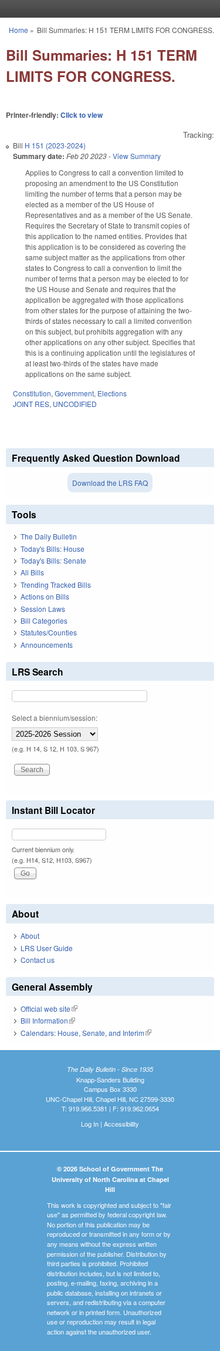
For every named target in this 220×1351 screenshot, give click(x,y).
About (30, 936)
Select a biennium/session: (54, 718)
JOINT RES (31, 404)
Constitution (32, 393)
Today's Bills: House (52, 549)
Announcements (47, 645)
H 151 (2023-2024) (55, 145)
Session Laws (43, 609)
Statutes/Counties (49, 632)
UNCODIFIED (75, 404)
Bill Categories (44, 620)
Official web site (49, 1009)
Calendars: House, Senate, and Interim (86, 1033)
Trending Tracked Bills (56, 585)
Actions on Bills (45, 596)
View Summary (137, 156)
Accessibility (121, 1123)
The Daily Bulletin (49, 536)
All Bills (32, 572)
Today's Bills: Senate (53, 560)
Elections (112, 393)
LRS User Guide (47, 948)
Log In (90, 1123)
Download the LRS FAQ (110, 483)
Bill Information (48, 1020)
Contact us (38, 960)
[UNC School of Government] (107, 9)
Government (74, 393)
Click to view (81, 115)
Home (18, 30)
